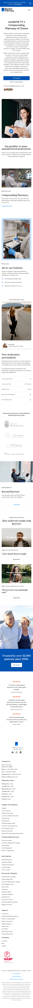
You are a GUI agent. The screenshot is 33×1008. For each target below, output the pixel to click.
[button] (29, 10)
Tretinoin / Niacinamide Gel (9, 826)
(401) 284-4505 (17, 749)
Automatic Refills (7, 862)
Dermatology (5, 845)
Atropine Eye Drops (7, 813)
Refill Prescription (7, 859)
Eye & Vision (5, 887)
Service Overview (7, 840)
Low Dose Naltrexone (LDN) (10, 815)
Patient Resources (7, 931)
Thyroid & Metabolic (7, 894)
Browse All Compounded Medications (12, 833)
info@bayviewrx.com (17, 747)
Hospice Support (7, 924)
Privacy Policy (16, 973)
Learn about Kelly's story (16, 299)
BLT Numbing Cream (8, 828)
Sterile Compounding (8, 850)
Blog (3, 943)
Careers (4, 946)
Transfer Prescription (8, 864)
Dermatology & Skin (7, 879)
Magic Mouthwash (7, 831)
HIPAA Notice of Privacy (16, 979)
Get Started (18, 4)
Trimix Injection (6, 810)
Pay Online (5, 929)
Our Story (4, 941)
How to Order (6, 870)
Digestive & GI (6, 897)
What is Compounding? (8, 919)
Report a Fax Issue (7, 921)
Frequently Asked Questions (10, 916)
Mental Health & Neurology (9, 902)
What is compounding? (16, 82)
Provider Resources (7, 934)
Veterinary (5, 889)
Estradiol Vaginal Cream (8, 823)
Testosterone (6, 818)
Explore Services (7, 206)
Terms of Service (16, 976)
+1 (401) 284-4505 (9, 769)
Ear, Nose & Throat (7, 899)
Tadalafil (4, 808)
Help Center (5, 926)
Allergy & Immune (7, 904)
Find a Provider (6, 867)
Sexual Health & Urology (9, 876)
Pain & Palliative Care (8, 884)
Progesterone (6, 821)
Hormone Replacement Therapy (11, 843)
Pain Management (7, 848)
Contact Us (5, 913)
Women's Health (6, 892)
